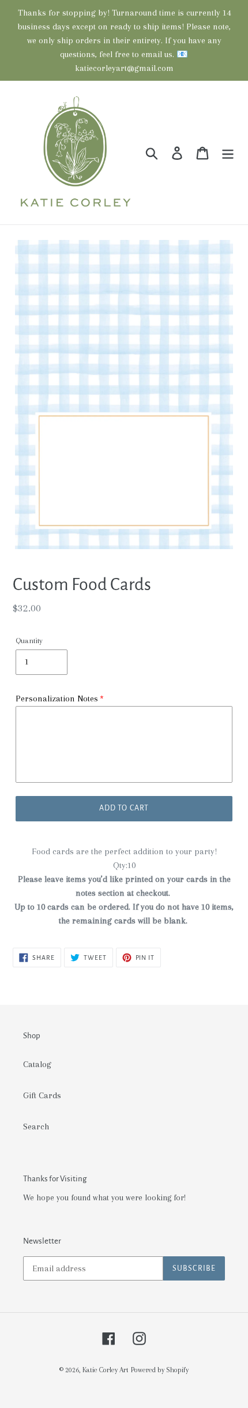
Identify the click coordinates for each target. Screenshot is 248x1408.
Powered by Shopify (160, 1370)
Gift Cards (42, 1095)
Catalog (37, 1064)
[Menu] (228, 153)
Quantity (29, 640)
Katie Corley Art (105, 1370)
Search (36, 1126)
